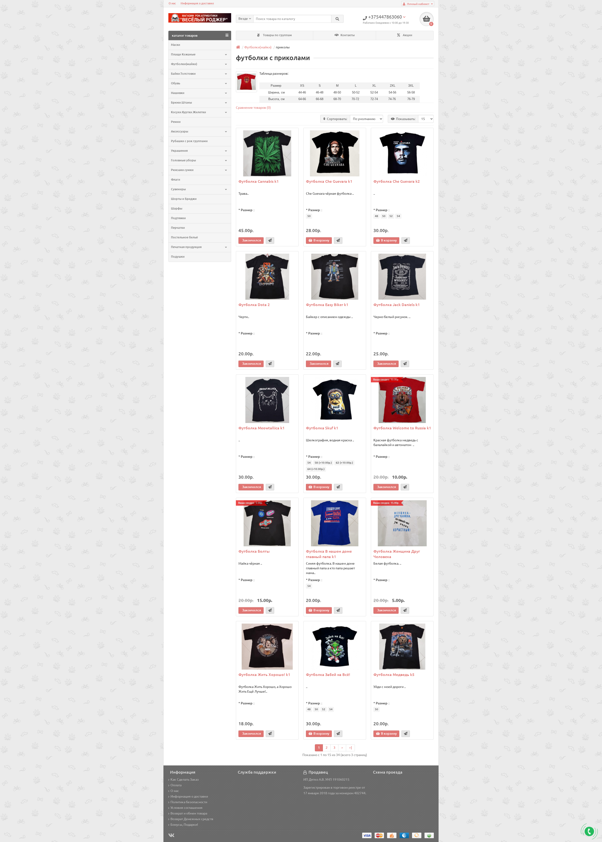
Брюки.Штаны (181, 102)
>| (350, 747)
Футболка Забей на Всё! (328, 674)
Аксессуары (179, 131)
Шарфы (176, 208)
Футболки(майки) (184, 64)
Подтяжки (178, 218)
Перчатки (178, 227)
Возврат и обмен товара (188, 813)
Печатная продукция (186, 247)
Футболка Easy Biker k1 (327, 305)
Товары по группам (277, 35)
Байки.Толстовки (183, 73)
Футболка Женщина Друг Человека (396, 554)
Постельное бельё (184, 237)
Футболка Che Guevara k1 (329, 181)
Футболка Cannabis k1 (258, 181)
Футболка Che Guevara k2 (396, 181)
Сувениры (178, 189)
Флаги (175, 179)
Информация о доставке (197, 3)
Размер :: (248, 210)
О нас (172, 3)
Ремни (176, 122)
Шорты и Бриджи (184, 199)
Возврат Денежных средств (191, 819)
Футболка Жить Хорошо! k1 (264, 674)
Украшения (179, 150)
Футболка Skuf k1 (322, 428)
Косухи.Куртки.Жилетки (188, 112)
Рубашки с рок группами (189, 141)
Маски (175, 45)
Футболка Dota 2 (254, 305)
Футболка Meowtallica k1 (261, 428)
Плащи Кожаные (183, 54)
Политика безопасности (188, 802)
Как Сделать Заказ (184, 779)
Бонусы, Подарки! (184, 824)
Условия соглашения (186, 808)
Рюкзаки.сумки (182, 170)
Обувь (175, 83)
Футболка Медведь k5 (393, 674)
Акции (407, 35)
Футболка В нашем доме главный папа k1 (329, 554)
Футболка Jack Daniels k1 (396, 305)
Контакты (347, 35)
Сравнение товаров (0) (253, 107)
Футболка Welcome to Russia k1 (402, 428)
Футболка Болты (254, 551)
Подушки (178, 256)
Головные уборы (183, 160)
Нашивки (177, 93)
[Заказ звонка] (589, 831)
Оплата (176, 785)
